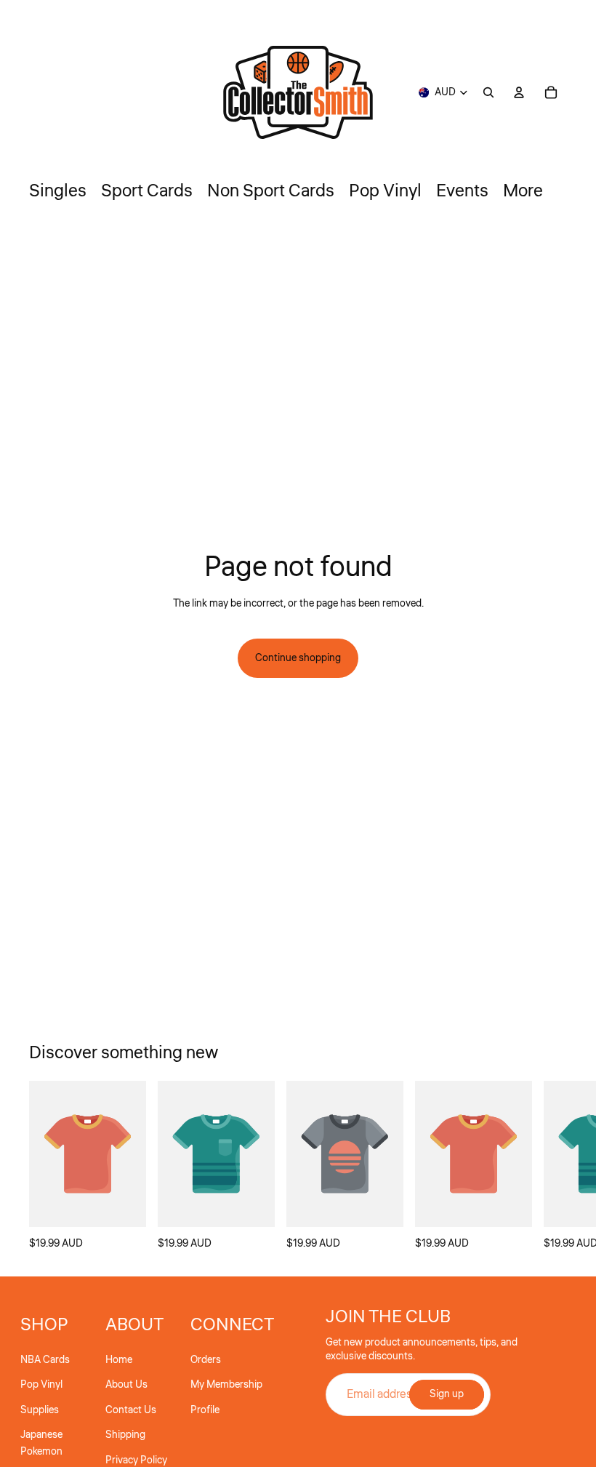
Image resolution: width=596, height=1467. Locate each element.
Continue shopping (298, 658)
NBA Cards (45, 1360)
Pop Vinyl (41, 1385)
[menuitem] (523, 191)
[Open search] (488, 92)
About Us (126, 1385)
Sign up (447, 1394)
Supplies (39, 1410)
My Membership (226, 1385)
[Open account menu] (519, 92)
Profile (205, 1410)
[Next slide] (551, 1167)
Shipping (125, 1435)
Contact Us (130, 1410)
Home (118, 1360)
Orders (205, 1360)
